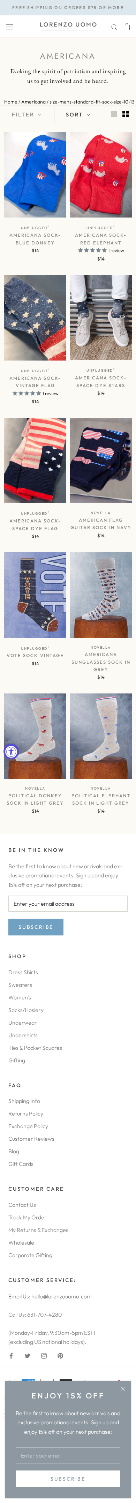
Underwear (22, 1022)
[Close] (123, 1388)
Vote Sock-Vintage (35, 655)
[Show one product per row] (114, 114)
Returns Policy (25, 1113)
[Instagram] (44, 1355)
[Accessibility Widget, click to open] (11, 752)
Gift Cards (20, 1163)
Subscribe (68, 1479)
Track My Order (27, 1217)
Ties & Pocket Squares (35, 1047)
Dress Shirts (23, 972)
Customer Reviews (31, 1138)
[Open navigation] (9, 26)
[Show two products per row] (125, 114)
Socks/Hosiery (26, 1009)
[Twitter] (27, 1355)
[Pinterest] (60, 1355)
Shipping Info (24, 1100)
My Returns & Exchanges (38, 1229)
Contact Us (22, 1204)
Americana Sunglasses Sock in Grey (100, 661)
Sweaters (20, 984)
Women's (19, 997)
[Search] (114, 26)
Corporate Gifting (30, 1255)
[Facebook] (11, 1355)
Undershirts (23, 1035)
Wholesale (21, 1242)
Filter (24, 114)
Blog (13, 1151)
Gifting (16, 1060)
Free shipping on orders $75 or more (68, 7)
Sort (75, 114)
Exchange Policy (28, 1126)
